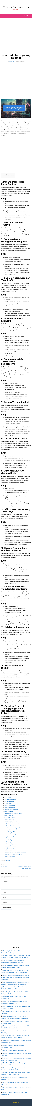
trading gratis (4, 865)
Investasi (8, 860)
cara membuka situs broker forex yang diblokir (24, 866)
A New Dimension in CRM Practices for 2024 (15, 1050)
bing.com (18, 119)
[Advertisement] (16, 36)
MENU (28, 15)
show (12, 175)
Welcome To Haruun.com (16, 7)
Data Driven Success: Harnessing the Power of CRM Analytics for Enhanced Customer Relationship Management (15, 977)
